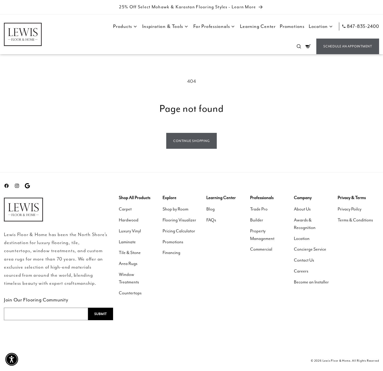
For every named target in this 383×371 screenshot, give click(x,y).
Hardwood (128, 220)
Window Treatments (129, 278)
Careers (301, 271)
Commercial (261, 249)
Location (302, 238)
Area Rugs (128, 263)
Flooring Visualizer (179, 220)
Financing (171, 252)
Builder (256, 220)
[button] (298, 46)
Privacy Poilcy (349, 209)
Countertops (130, 293)
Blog (210, 209)
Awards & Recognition (305, 223)
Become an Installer (311, 282)
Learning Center (258, 26)
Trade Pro (259, 209)
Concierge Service (310, 249)
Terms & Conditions (355, 220)
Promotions (292, 26)
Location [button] (318, 26)
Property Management (262, 234)
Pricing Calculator (179, 231)
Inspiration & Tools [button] (162, 26)
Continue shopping (191, 141)
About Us (302, 209)
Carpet (125, 209)
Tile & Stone (130, 252)
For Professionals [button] (211, 26)
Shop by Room (175, 209)
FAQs (211, 220)
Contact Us (304, 260)
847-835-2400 (363, 26)
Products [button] (122, 26)
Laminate (127, 242)
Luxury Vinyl (130, 231)
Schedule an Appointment (347, 46)
